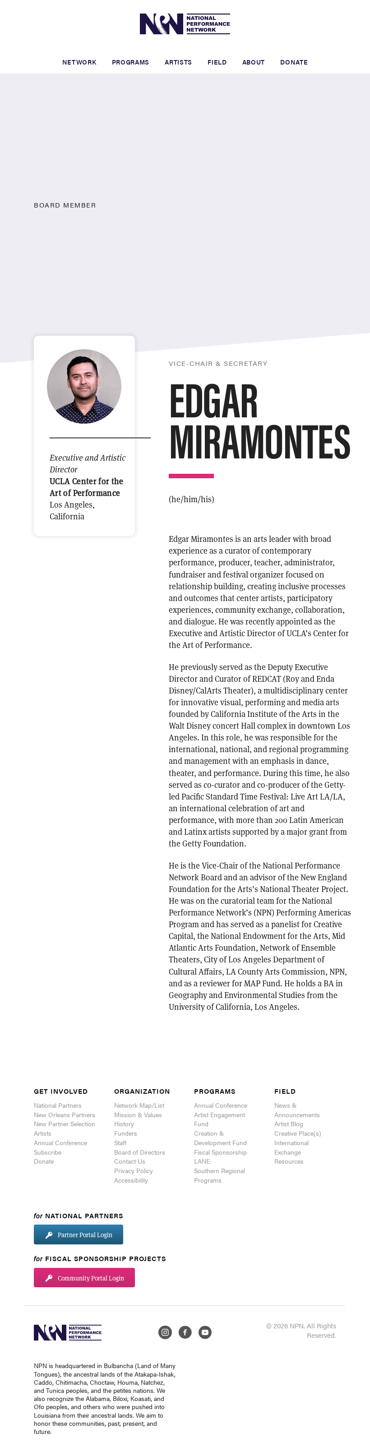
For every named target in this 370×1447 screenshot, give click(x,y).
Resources (289, 1160)
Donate (294, 61)
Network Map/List (139, 1105)
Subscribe (47, 1151)
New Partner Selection (64, 1123)
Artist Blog (288, 1123)
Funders (125, 1132)
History (124, 1123)
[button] (78, 1234)
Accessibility (131, 1179)
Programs (131, 61)
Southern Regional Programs (219, 1175)
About (253, 61)
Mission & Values (138, 1114)
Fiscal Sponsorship (220, 1151)
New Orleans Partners (64, 1114)
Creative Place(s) (297, 1132)
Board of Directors (139, 1151)
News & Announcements (297, 1109)
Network (79, 61)
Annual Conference (60, 1142)
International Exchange (291, 1147)
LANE (202, 1160)
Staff (120, 1142)
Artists (178, 61)
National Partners (58, 1105)
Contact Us (129, 1160)
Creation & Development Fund (220, 1137)
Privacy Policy (133, 1170)
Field (217, 61)
